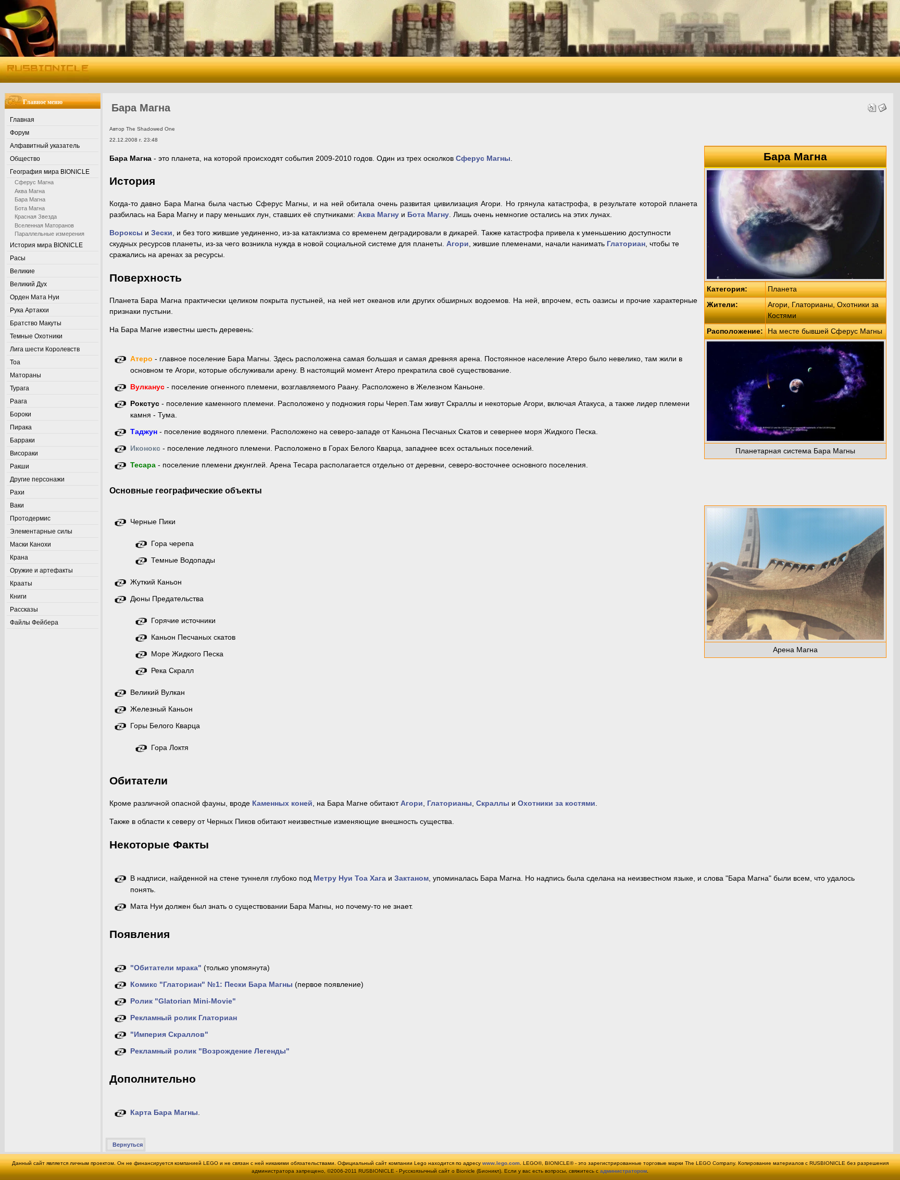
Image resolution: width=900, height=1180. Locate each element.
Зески (161, 233)
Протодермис (30, 518)
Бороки (20, 414)
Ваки (17, 505)
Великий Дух (28, 284)
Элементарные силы (41, 531)
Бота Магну (428, 214)
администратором (623, 1171)
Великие (22, 271)
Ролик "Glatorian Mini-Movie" (183, 1001)
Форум (19, 132)
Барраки (22, 440)
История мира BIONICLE (46, 245)
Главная (22, 119)
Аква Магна (30, 191)
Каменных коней (282, 803)
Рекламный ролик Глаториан (183, 1017)
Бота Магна (30, 208)
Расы (18, 258)
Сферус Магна (34, 182)
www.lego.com (501, 1163)
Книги (18, 596)
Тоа (15, 362)
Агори (457, 243)
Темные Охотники (36, 336)
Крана (19, 557)
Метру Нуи (333, 878)
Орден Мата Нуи (34, 297)
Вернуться (128, 1144)
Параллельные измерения (49, 234)
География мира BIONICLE (50, 171)
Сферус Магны (483, 158)
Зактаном (411, 878)
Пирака (21, 427)
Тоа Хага (370, 878)
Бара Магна (30, 199)
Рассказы (24, 609)
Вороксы (126, 233)
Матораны (25, 375)
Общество (25, 158)
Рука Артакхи (29, 310)
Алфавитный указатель (45, 145)
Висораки (24, 453)
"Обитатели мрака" (166, 967)
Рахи (17, 492)
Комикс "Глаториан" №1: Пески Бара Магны (211, 984)
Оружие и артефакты (41, 570)
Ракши (19, 466)
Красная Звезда (36, 216)
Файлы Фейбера (34, 622)
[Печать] (872, 105)
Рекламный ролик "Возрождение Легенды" (210, 1051)
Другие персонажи (37, 479)
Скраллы (492, 803)
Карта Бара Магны (164, 1112)
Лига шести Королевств (45, 349)
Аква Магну (378, 214)
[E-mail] (882, 105)
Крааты (21, 583)
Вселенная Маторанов (44, 225)
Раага (18, 401)
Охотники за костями (556, 803)
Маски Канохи (30, 544)
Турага (19, 388)
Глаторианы (449, 803)
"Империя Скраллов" (169, 1034)
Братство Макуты (35, 323)
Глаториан (626, 243)
